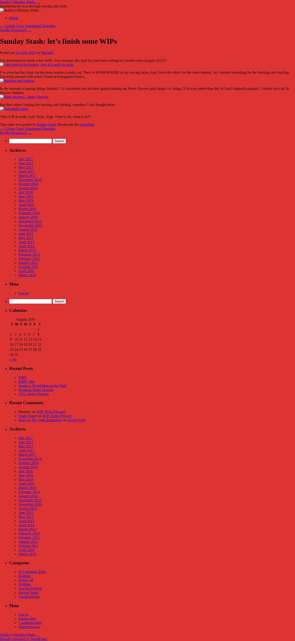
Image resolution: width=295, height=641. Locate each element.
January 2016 (28, 217)
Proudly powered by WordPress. (23, 639)
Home (13, 18)
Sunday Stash (46, 124)
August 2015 (27, 229)
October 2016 (28, 184)
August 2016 (27, 188)
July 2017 (25, 159)
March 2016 (27, 209)
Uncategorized (29, 597)
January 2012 (28, 263)
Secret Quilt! (76, 420)
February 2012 (29, 258)
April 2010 (26, 271)
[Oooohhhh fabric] (14, 109)
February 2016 (29, 213)
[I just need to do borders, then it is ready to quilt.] (37, 65)
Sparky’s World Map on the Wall (42, 386)
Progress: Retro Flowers (35, 390)
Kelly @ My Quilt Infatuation (40, 420)
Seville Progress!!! (15, 30)
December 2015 (30, 221)
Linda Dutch (27, 416)
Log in (23, 293)
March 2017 (27, 176)
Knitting (24, 576)
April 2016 (26, 205)
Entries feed (27, 619)
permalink (87, 124)
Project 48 (25, 580)
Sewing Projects (30, 588)
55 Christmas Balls (32, 572)
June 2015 (25, 234)
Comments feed (29, 623)
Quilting (24, 584)
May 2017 (25, 167)
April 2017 (26, 171)
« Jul (12, 359)
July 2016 (25, 192)
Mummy (47, 53)
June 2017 (25, 163)
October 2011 (28, 267)
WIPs (22, 377)
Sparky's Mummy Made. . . (20, 2)
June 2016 (25, 196)
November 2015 (30, 225)
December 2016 (30, 180)
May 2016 (25, 200)
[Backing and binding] (17, 81)
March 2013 (27, 250)
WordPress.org (29, 627)
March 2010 (27, 275)
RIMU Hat (26, 381)
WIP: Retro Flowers (51, 412)
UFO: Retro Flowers (33, 394)
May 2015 (25, 238)
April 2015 (26, 242)
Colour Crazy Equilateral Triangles (27, 26)
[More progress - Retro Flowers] (24, 97)
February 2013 (29, 254)
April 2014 (26, 246)
